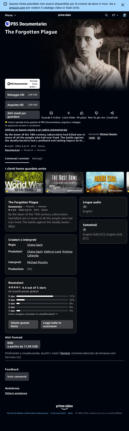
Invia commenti (58, 413)
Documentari (12, 150)
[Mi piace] (82, 113)
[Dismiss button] (123, 4)
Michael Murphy (108, 134)
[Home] (64, 15)
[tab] (17, 158)
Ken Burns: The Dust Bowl (64, 182)
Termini (65, 353)
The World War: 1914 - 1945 (24, 182)
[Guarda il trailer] (51, 113)
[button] (33, 314)
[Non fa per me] (96, 113)
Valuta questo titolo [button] (20, 324)
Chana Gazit (35, 244)
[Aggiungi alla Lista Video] (69, 113)
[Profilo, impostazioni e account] (124, 15)
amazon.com (17, 7)
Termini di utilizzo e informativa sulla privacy (27, 413)
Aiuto (70, 413)
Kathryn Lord (52, 251)
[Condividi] (112, 113)
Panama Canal (105, 182)
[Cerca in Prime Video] (106, 15)
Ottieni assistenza (16, 393)
